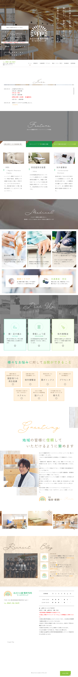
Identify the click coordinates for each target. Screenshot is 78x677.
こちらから (15, 104)
